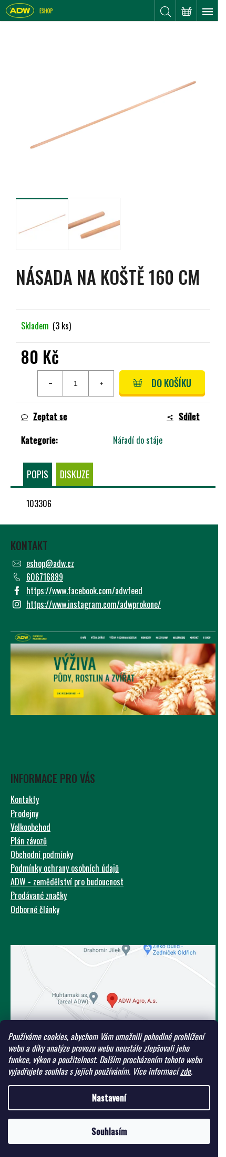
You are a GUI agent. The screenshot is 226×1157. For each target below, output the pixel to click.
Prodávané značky (39, 895)
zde (185, 1071)
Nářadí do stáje (137, 440)
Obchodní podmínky (42, 854)
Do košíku (171, 383)
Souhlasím (109, 1131)
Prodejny (24, 813)
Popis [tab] (37, 474)
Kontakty (25, 799)
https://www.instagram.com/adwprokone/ (93, 604)
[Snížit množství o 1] (50, 383)
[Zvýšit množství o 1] (101, 383)
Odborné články (35, 909)
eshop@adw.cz (50, 563)
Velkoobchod (30, 827)
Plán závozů (29, 840)
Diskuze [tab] (74, 474)
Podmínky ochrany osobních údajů (65, 868)
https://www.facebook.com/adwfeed (84, 590)
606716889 (44, 577)
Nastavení (109, 1097)
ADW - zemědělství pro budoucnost (67, 881)
